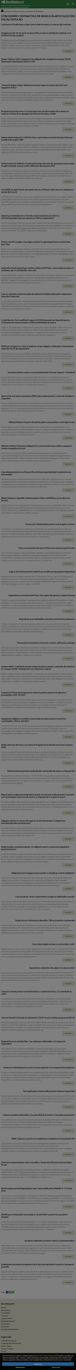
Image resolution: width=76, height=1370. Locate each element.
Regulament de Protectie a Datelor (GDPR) (45, 1355)
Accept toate (38, 1364)
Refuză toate (56, 1367)
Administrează (20, 1367)
